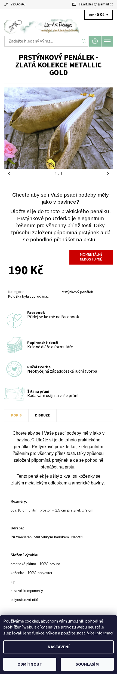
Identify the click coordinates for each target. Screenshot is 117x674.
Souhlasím (87, 664)
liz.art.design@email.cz (96, 4)
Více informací (100, 633)
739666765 (18, 4)
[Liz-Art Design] (58, 26)
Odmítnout (29, 664)
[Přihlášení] (95, 41)
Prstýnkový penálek (77, 292)
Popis (16, 415)
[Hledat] (83, 41)
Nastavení (59, 647)
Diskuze (42, 415)
